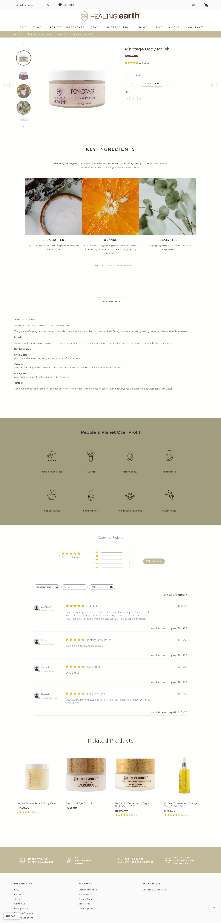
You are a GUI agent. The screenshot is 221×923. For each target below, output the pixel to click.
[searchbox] (44, 587)
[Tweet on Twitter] (133, 98)
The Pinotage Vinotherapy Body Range (46, 34)
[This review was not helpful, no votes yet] (184, 628)
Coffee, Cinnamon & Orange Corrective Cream (94, 805)
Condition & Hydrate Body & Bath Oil (147, 805)
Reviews (18, 894)
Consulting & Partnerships (155, 890)
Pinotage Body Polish (82, 34)
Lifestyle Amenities (87, 890)
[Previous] (39, 85)
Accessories (84, 904)
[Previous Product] (7, 85)
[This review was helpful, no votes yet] (179, 628)
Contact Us (19, 904)
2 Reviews (145, 815)
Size (127, 75)
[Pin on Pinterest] (139, 98)
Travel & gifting (85, 908)
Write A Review (153, 561)
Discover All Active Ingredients (110, 265)
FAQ (16, 890)
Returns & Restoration (24, 913)
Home (17, 34)
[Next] (115, 85)
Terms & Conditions (23, 918)
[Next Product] (213, 85)
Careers (18, 899)
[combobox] (74, 587)
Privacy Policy (21, 908)
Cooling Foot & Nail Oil (189, 803)
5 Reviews (47, 815)
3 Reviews (96, 815)
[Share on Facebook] (127, 98)
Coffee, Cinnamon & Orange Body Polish (45, 805)
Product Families (86, 899)
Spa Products (85, 894)
